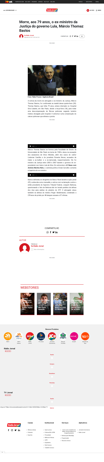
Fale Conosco (48, 445)
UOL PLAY (46, 1)
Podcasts (30, 432)
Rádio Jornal (82, 432)
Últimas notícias (32, 430)
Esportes (30, 435)
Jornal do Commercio (84, 430)
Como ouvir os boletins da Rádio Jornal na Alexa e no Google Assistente (69, 431)
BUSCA (80, 1)
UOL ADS (52, 1)
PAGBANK (34, 1)
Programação (65, 438)
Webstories (29, 287)
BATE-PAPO (89, 1)
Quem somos (48, 430)
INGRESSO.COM (19, 1)
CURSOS (40, 1)
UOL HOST (27, 1)
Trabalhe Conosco (49, 447)
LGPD (46, 440)
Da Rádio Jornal (29, 35)
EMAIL (97, 1)
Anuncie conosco (66, 440)
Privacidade (48, 435)
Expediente (48, 442)
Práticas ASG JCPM (50, 432)
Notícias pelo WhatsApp (68, 435)
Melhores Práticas (49, 437)
